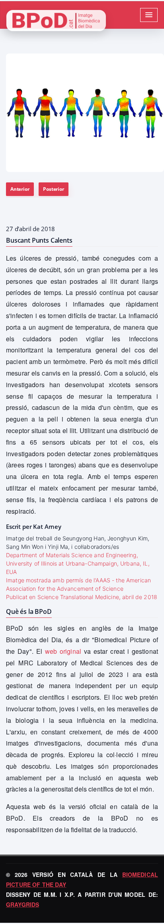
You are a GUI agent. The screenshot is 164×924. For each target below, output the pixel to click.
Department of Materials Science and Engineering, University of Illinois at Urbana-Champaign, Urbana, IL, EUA (78, 563)
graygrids (22, 904)
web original (63, 651)
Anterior (19, 189)
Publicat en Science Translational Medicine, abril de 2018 (81, 597)
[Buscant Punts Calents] (85, 112)
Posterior (53, 189)
